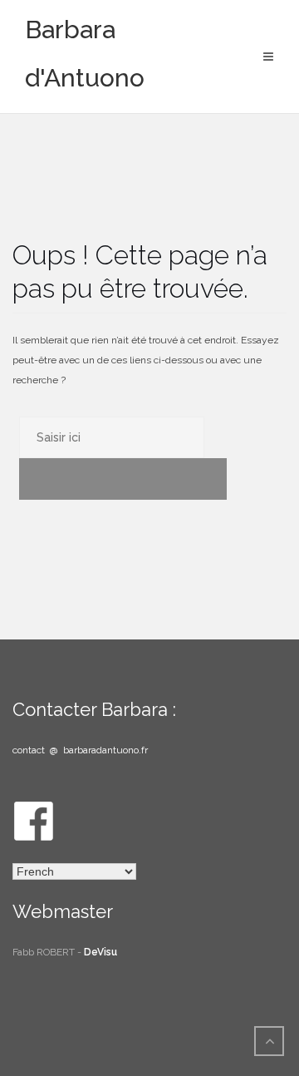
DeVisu (100, 952)
